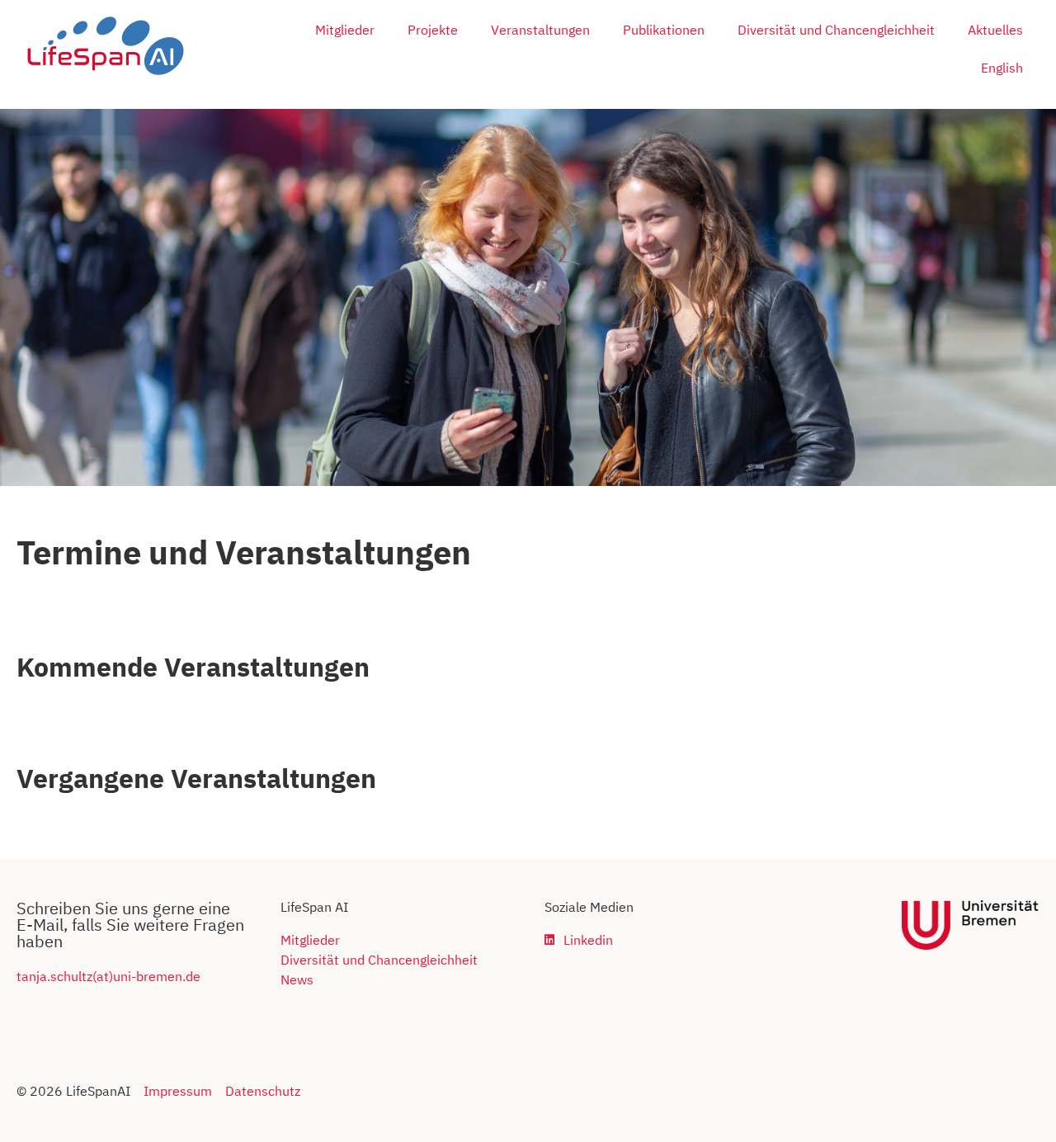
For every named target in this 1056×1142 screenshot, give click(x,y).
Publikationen (664, 29)
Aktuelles (995, 29)
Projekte (433, 29)
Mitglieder (345, 29)
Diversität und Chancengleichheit (836, 29)
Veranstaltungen (540, 29)
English (1002, 67)
